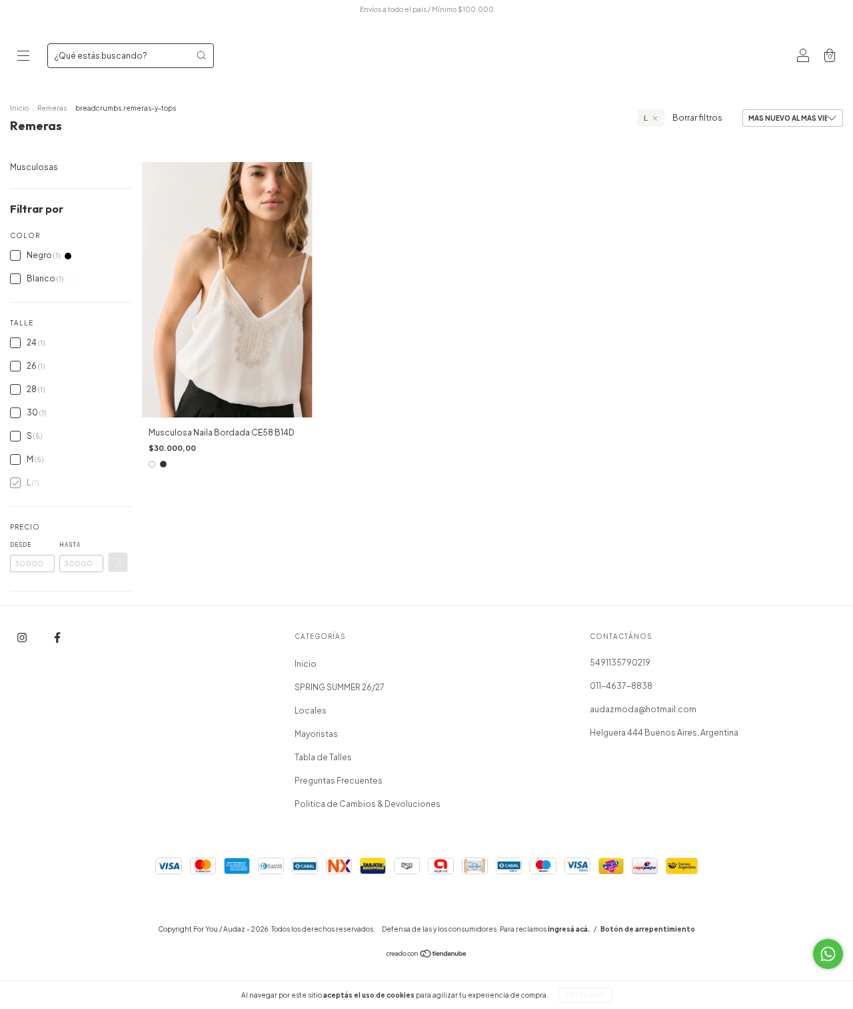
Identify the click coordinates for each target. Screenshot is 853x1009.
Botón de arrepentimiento (647, 929)
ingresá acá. (569, 929)
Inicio (19, 108)
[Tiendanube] (426, 955)
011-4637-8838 (621, 686)
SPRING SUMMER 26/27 (340, 687)
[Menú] (23, 57)
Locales (311, 711)
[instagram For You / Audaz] (22, 637)
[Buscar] (201, 55)
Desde (20, 545)
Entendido (585, 995)
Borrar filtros (697, 118)
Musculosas (34, 167)
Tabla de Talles (323, 757)
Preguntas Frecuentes (339, 781)
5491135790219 (620, 663)
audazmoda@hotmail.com (643, 709)
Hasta (70, 545)
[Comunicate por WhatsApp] (828, 954)
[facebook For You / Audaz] (57, 637)
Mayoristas (316, 734)
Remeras (52, 108)
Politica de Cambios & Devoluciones (367, 804)
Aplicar (118, 562)
